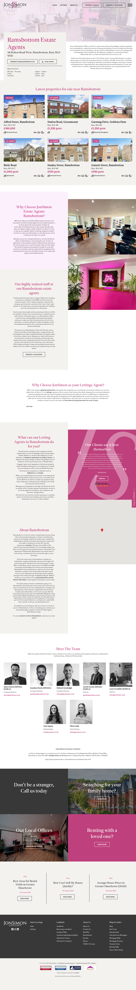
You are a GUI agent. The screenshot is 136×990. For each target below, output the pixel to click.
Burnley (85, 938)
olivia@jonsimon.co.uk (78, 732)
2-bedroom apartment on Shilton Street (38, 457)
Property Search (92, 5)
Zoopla (40, 473)
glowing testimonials (48, 390)
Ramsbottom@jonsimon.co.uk (22, 62)
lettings (49, 392)
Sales (55, 5)
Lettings (63, 5)
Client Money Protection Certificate (68, 749)
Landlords (60, 926)
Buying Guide (114, 932)
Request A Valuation (34, 354)
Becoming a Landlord (64, 929)
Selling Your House (63, 938)
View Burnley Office (34, 846)
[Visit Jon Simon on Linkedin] (18, 929)
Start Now (117, 502)
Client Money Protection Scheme (66, 963)
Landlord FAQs (62, 932)
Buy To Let (113, 929)
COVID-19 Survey (89, 944)
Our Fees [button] (29, 406)
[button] (10, 837)
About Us (73, 5)
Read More (24, 898)
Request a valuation (114, 5)
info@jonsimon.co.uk (55, 755)
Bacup (85, 941)
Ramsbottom (87, 935)
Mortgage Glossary (116, 941)
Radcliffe (86, 932)
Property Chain (115, 944)
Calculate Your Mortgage (118, 935)
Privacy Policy (52, 963)
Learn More (102, 799)
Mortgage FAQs (115, 938)
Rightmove (31, 473)
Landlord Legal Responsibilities (67, 935)
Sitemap (93, 963)
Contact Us (87, 929)
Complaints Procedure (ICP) (83, 963)
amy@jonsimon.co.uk (50, 732)
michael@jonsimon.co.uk (65, 694)
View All (102, 478)
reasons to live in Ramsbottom (30, 616)
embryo (77, 973)
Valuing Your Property (64, 941)
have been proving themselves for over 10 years (81, 400)
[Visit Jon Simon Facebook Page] (12, 929)
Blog (111, 926)
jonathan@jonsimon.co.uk (39, 694)
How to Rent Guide (116, 950)
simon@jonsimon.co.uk (12, 695)
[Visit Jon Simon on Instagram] (15, 929)
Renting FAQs (114, 947)
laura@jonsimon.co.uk (117, 695)
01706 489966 (49, 62)
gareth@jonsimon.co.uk (91, 695)
